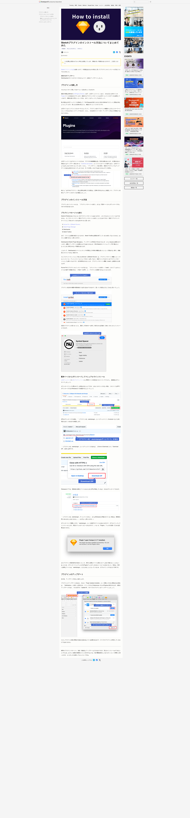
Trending (71, 5)
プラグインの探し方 (43, 12)
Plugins (63, 96)
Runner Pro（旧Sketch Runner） (72, 224)
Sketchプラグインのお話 (67, 69)
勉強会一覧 (134, 187)
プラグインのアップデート (45, 22)
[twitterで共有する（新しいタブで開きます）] (120, 52)
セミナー (101, 5)
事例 (116, 5)
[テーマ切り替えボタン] (150, 2)
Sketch (64, 48)
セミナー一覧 (133, 178)
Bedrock (85, 5)
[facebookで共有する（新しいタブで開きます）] (117, 52)
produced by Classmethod (55, 2)
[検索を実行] (134, 1)
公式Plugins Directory (79, 94)
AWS (76, 5)
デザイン (80, 48)
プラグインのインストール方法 (46, 14)
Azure (96, 5)
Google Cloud (91, 5)
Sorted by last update (86, 163)
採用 (120, 5)
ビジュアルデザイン (72, 48)
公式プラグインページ (78, 380)
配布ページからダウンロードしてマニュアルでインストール (48, 19)
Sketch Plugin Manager (69, 227)
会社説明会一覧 (134, 183)
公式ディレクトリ (66, 380)
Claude (79, 5)
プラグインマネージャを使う (47, 16)
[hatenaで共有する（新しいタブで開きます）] (114, 52)
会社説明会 (107, 5)
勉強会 (112, 5)
